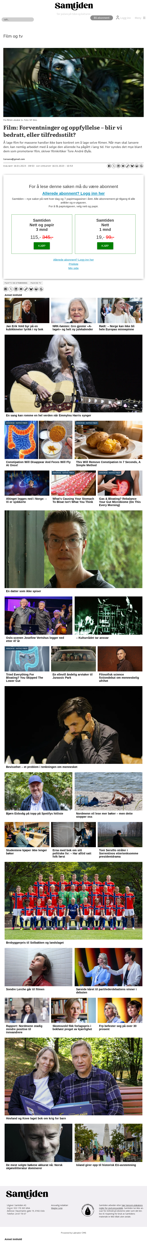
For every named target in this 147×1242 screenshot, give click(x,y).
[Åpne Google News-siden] (141, 166)
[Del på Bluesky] (132, 166)
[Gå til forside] (73, 6)
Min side (73, 268)
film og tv (36, 283)
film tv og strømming (16, 283)
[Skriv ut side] (137, 166)
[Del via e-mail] (123, 166)
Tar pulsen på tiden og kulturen (73, 14)
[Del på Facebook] (109, 166)
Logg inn (125, 18)
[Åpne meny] (139, 18)
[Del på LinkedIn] (118, 166)
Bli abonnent (102, 18)
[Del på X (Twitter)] (114, 166)
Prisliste (73, 264)
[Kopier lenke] (127, 166)
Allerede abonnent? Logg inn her (73, 193)
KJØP (42, 245)
